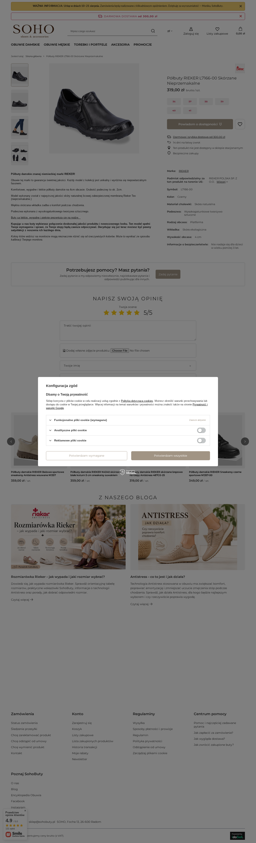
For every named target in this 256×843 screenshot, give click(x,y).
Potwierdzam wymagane (86, 455)
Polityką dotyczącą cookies (137, 400)
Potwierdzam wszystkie (170, 455)
